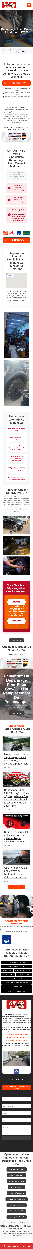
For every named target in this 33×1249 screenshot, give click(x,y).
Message (4, 1124)
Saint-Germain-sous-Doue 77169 (16, 983)
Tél (3, 1117)
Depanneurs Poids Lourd (23, 1231)
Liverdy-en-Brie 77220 (22, 970)
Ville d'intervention (7, 1103)
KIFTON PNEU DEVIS (16, 621)
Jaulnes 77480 (8, 974)
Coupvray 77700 (16, 979)
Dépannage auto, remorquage (17, 1037)
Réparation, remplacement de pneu (17, 1034)
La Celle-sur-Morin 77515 (16, 966)
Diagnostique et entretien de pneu (17, 1040)
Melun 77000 (7, 970)
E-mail (4, 1110)
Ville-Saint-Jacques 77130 (17, 991)
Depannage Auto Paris (8, 1231)
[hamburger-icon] (29, 5)
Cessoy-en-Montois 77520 (16, 962)
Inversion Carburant (7, 1233)
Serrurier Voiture (19, 1233)
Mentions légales (25, 1222)
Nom (3, 1096)
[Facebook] (16, 1071)
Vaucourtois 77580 (16, 987)
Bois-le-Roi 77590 (24, 974)
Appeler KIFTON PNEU (16, 602)
